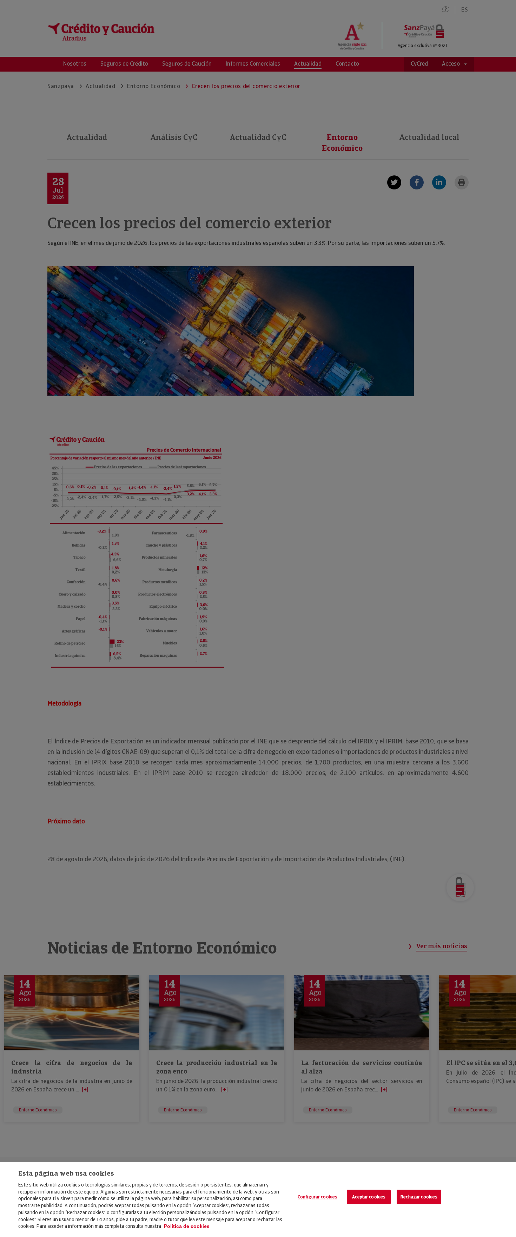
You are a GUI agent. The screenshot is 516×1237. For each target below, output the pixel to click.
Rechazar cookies (419, 1197)
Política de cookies (187, 1226)
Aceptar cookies (368, 1197)
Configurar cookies (317, 1197)
